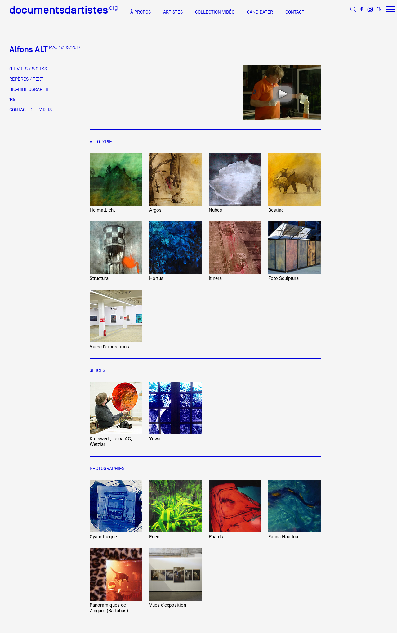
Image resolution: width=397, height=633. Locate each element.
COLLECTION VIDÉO (214, 12)
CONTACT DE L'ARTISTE (33, 110)
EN (378, 9)
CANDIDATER (260, 12)
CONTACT (294, 12)
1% (12, 99)
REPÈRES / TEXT (26, 79)
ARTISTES (173, 12)
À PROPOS (140, 12)
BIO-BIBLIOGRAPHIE (29, 89)
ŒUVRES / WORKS (28, 69)
